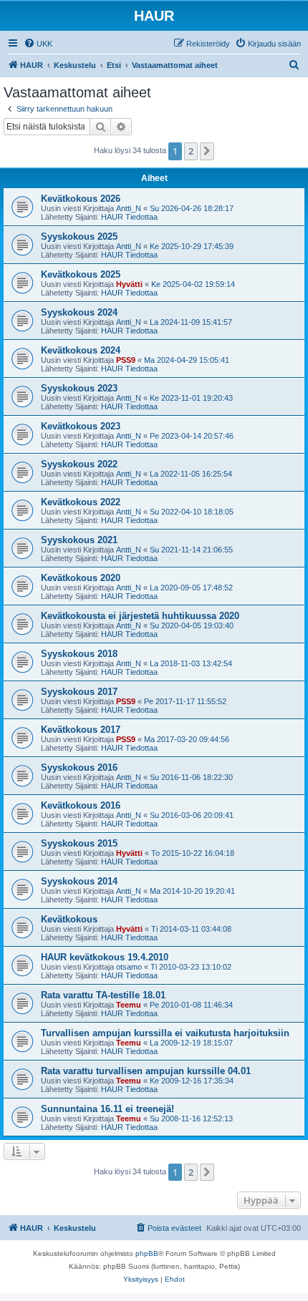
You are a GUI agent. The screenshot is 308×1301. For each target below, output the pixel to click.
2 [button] (190, 151)
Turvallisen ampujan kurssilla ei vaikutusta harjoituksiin (165, 1033)
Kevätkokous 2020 (80, 577)
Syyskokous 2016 (79, 767)
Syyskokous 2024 (79, 312)
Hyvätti (129, 284)
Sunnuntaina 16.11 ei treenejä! (107, 1108)
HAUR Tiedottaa (129, 217)
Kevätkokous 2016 (80, 805)
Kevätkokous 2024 (80, 350)
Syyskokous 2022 (79, 464)
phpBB (146, 1253)
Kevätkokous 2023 (80, 426)
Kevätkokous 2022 (80, 502)
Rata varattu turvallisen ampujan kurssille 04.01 (146, 1071)
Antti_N (128, 208)
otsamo (129, 967)
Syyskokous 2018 (79, 653)
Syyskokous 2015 (79, 843)
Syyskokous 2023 (79, 388)
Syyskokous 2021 (79, 540)
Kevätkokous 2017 (80, 729)
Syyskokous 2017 (79, 691)
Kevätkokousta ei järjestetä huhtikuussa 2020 (140, 615)
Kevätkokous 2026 (80, 198)
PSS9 (125, 360)
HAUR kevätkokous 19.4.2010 (104, 957)
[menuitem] (38, 43)
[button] (207, 151)
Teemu (128, 1004)
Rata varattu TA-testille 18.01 (103, 995)
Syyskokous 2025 (79, 236)
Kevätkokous (69, 919)
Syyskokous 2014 (79, 881)
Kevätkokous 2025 (80, 274)
